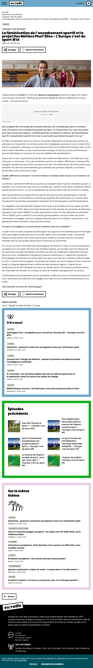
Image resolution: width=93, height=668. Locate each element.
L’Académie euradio (23, 638)
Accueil (5, 12)
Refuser (33, 664)
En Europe (12, 542)
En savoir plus (20, 660)
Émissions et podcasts (12, 14)
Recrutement (20, 635)
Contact (18, 633)
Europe (36, 305)
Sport (4, 305)
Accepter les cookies (52, 664)
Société (6, 24)
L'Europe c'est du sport (12, 16)
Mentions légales (22, 640)
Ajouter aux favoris (35, 50)
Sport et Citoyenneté (48, 95)
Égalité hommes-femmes (20, 305)
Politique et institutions (18, 528)
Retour (11, 596)
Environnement (14, 566)
